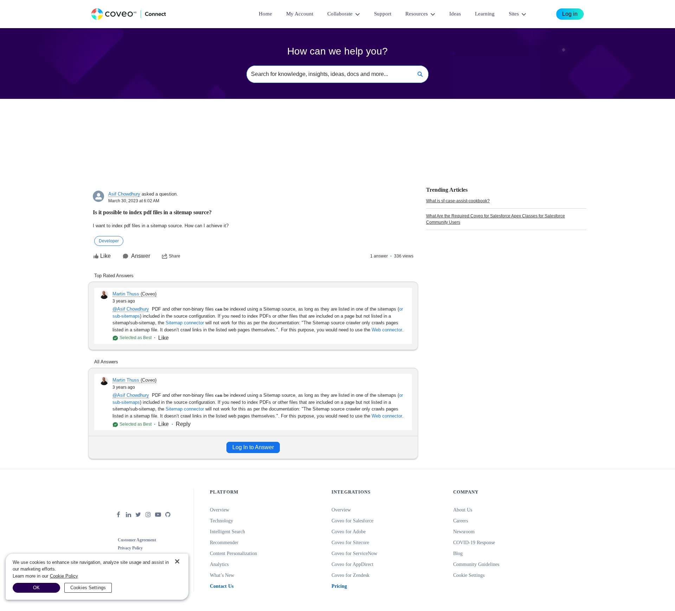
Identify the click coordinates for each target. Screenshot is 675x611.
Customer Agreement (137, 539)
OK (36, 587)
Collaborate (340, 14)
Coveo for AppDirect (352, 564)
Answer (140, 256)
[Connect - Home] (128, 14)
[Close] (177, 561)
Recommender (224, 542)
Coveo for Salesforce (352, 520)
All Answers (106, 361)
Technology (221, 520)
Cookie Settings (468, 575)
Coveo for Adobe (349, 531)
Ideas (455, 14)
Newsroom (464, 531)
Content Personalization (233, 553)
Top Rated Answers (114, 275)
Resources (416, 14)
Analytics (219, 564)
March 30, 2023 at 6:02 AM (133, 200)
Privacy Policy (130, 548)
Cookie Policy (64, 576)
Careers (460, 520)
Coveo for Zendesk (350, 575)
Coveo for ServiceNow (354, 553)
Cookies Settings (88, 587)
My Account (299, 14)
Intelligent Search (227, 531)
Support (382, 14)
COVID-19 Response (474, 542)
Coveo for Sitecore (350, 542)
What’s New (222, 575)
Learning (485, 14)
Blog (458, 553)
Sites (514, 14)
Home (265, 14)
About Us (462, 510)
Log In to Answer (253, 447)
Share (174, 256)
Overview (219, 510)
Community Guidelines (476, 564)
